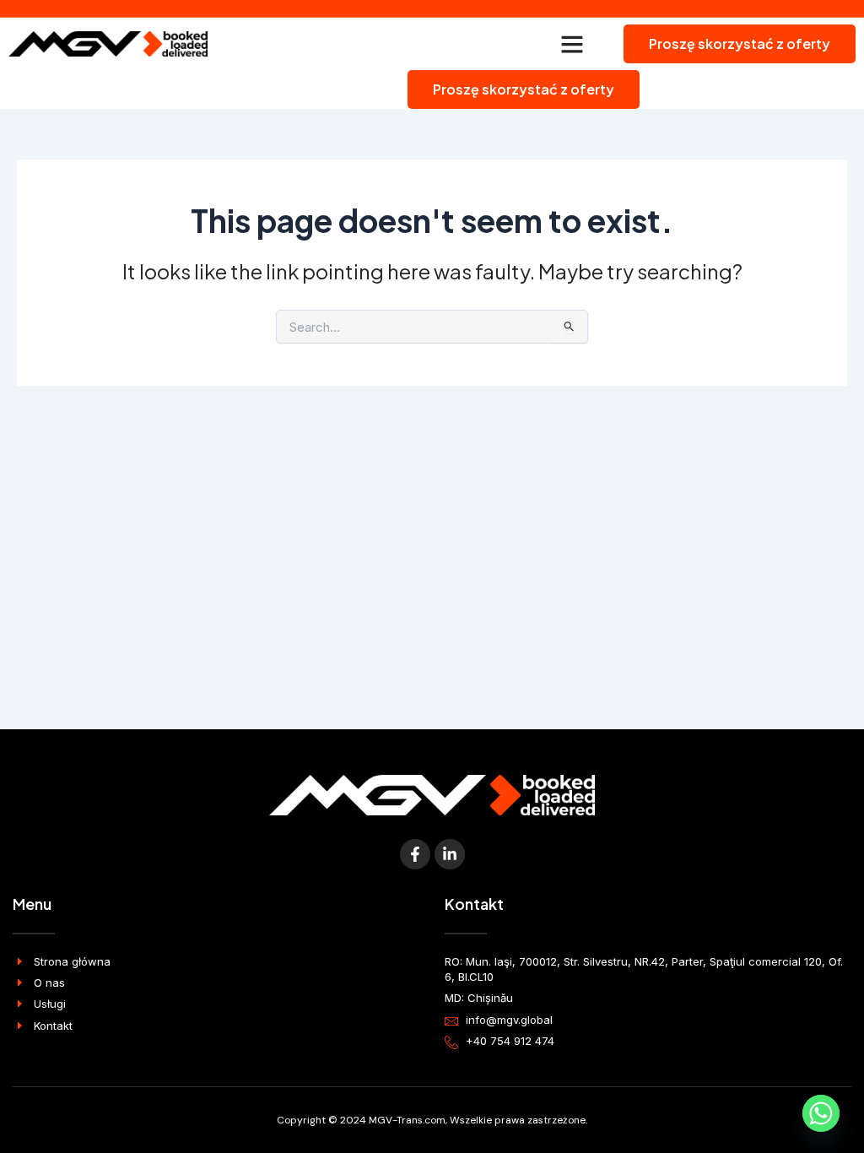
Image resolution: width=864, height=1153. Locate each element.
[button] (572, 44)
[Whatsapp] (821, 1113)
